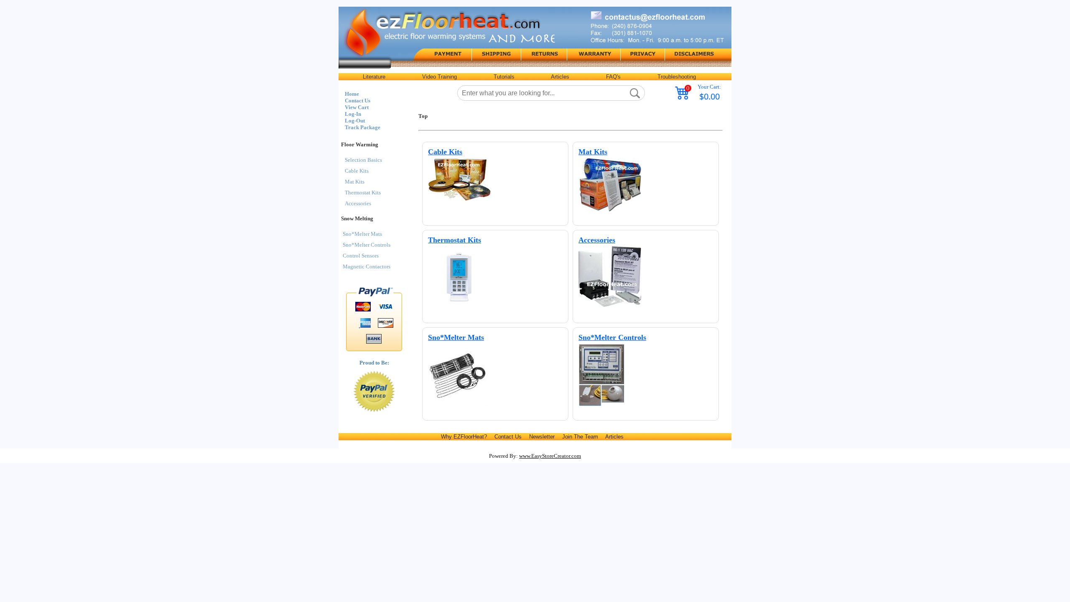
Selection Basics (363, 160)
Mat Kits (354, 182)
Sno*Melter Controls (366, 245)
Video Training (439, 77)
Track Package (362, 127)
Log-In (353, 114)
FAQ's (613, 77)
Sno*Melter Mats (362, 234)
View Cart (357, 107)
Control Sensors (361, 256)
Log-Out (355, 120)
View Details (544, 152)
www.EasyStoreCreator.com (550, 456)
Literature (374, 77)
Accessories (358, 203)
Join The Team (580, 437)
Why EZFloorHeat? (464, 437)
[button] (635, 93)
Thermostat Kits (363, 192)
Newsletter (542, 437)
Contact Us (357, 100)
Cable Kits (357, 171)
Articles (560, 77)
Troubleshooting (676, 77)
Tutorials (504, 77)
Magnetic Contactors (366, 266)
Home (352, 94)
